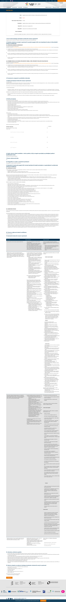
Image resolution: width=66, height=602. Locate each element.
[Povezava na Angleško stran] (12, 0)
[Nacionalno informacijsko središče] (33, 4)
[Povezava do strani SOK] (32, 583)
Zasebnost (54, 598)
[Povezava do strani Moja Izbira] (63, 591)
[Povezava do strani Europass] (12, 591)
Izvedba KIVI (58, 598)
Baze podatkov (49, 7)
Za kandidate (25, 7)
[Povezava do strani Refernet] (23, 591)
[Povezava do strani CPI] (4, 591)
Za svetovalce (14, 7)
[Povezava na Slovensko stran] (10, 0)
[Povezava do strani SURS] (56, 591)
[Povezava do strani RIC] (44, 591)
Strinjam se (43, 600)
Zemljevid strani (46, 598)
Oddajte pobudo (56, 7)
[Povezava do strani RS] (35, 591)
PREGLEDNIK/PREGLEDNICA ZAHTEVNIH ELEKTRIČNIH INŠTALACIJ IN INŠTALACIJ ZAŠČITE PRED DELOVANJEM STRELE (32, 47)
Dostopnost (51, 598)
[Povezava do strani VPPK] (52, 582)
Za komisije (20, 7)
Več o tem (48, 600)
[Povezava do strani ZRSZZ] (49, 591)
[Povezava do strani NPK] (15, 583)
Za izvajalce (9, 7)
